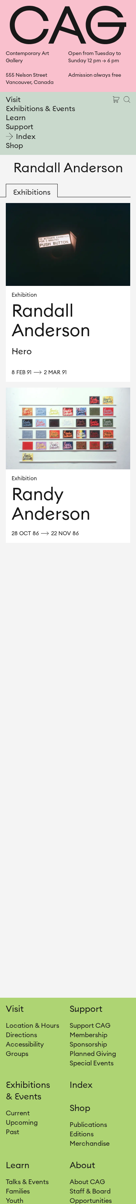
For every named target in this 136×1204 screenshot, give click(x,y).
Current (18, 1113)
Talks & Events (27, 1182)
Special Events (92, 1063)
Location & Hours (32, 1025)
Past (12, 1132)
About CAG (87, 1182)
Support (19, 127)
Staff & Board (90, 1191)
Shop (14, 145)
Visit (13, 99)
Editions (82, 1134)
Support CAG (90, 1025)
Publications (88, 1124)
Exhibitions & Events (40, 109)
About (82, 1165)
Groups (17, 1054)
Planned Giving (93, 1054)
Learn (16, 118)
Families (18, 1191)
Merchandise (90, 1143)
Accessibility (25, 1044)
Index (26, 136)
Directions (21, 1035)
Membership (88, 1035)
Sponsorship (88, 1044)
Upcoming (22, 1122)
